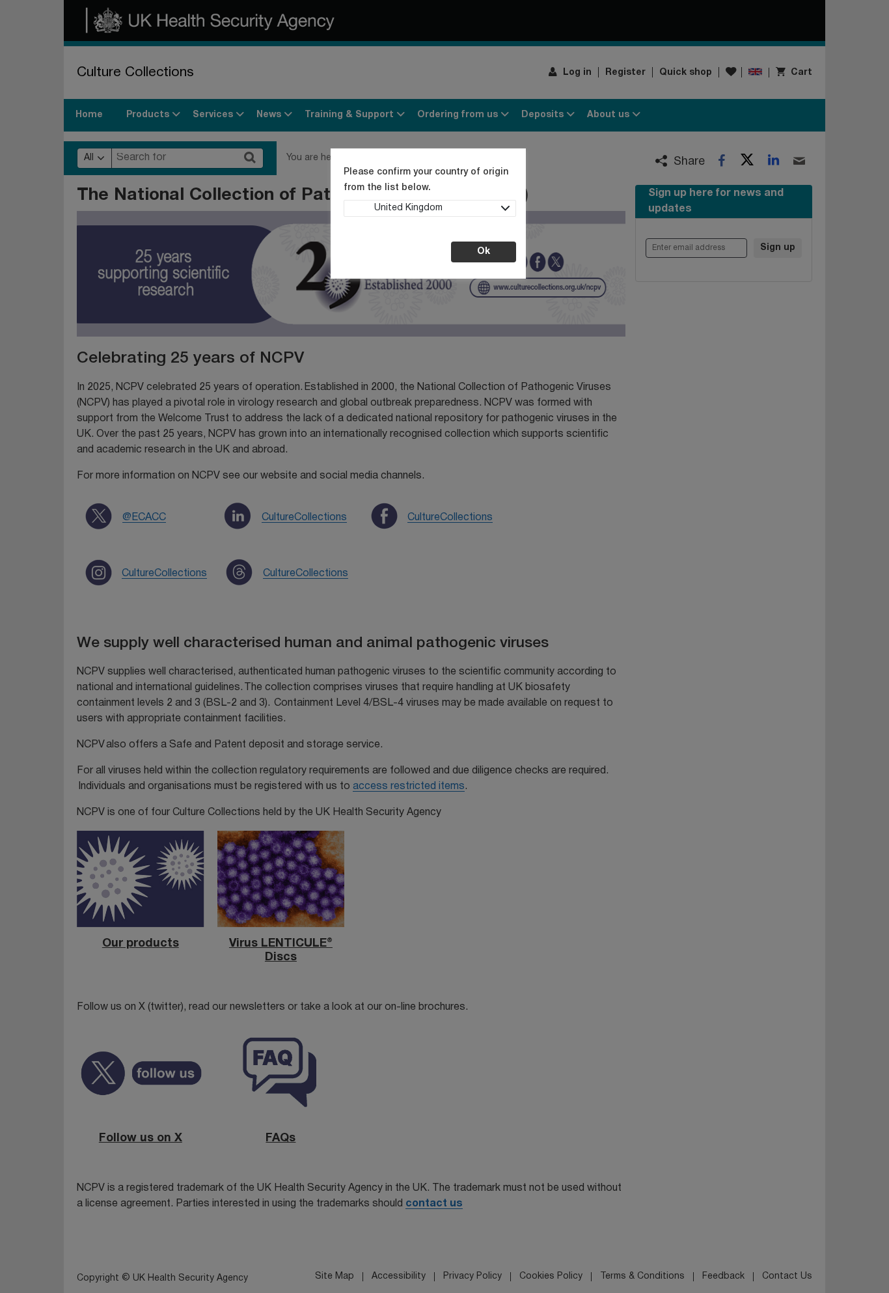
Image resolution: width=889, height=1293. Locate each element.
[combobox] (430, 208)
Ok (483, 251)
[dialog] (444, 646)
